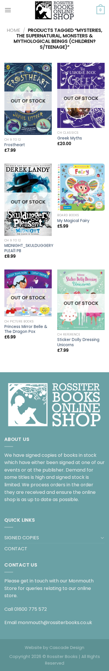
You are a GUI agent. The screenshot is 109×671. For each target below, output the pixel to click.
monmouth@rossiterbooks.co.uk (55, 622)
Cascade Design (66, 647)
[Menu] (7, 10)
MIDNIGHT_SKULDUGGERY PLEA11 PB (28, 248)
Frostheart (14, 145)
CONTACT (15, 548)
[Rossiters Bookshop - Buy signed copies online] (55, 10)
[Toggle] (102, 537)
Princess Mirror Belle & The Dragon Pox (25, 329)
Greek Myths (69, 138)
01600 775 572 (30, 609)
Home (13, 30)
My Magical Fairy (73, 220)
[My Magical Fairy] (81, 187)
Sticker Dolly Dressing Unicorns (78, 342)
